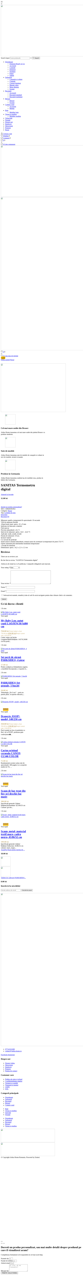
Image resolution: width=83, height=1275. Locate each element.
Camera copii (9, 105)
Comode (12, 68)
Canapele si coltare (16, 79)
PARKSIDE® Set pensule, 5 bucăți (10, 684)
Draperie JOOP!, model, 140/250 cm (11, 718)
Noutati (7, 120)
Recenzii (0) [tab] (5, 517)
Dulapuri (13, 70)
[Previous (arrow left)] (2, 1243)
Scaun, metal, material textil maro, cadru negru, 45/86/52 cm (13, 834)
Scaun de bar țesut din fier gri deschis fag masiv (13, 793)
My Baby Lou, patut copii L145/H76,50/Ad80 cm (14, 623)
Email (3, 591)
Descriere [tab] (4, 515)
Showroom (9, 126)
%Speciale (8, 118)
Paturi (12, 73)
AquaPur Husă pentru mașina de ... (13, 850)
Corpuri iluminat (15, 83)
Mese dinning (14, 87)
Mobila (12, 108)
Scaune (12, 89)
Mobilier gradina (15, 116)
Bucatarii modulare (16, 97)
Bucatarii (8, 91)
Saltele (12, 75)
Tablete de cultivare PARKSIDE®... (13, 878)
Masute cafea (14, 85)
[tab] (41, 515)
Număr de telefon (7, 1261)
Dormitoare (9, 62)
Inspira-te (8, 124)
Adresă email (5, 1263)
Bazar (7, 130)
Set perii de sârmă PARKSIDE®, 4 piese (13, 658)
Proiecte (8, 128)
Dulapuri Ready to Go (17, 64)
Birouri (7, 99)
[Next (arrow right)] (4, 1243)
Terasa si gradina (11, 114)
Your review (6, 583)
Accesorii (13, 66)
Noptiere (12, 71)
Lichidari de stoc (10, 513)
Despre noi (9, 122)
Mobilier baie (14, 112)
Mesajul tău (5, 1271)
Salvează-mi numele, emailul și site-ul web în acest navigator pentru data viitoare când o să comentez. (37, 595)
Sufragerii (8, 77)
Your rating (5, 567)
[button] (11, 507)
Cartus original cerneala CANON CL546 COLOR (10, 753)
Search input (5, 58)
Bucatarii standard (16, 95)
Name (3, 587)
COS (3, 358)
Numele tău (5, 1258)
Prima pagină (5, 360)
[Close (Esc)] (2, 1241)
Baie (6, 110)
